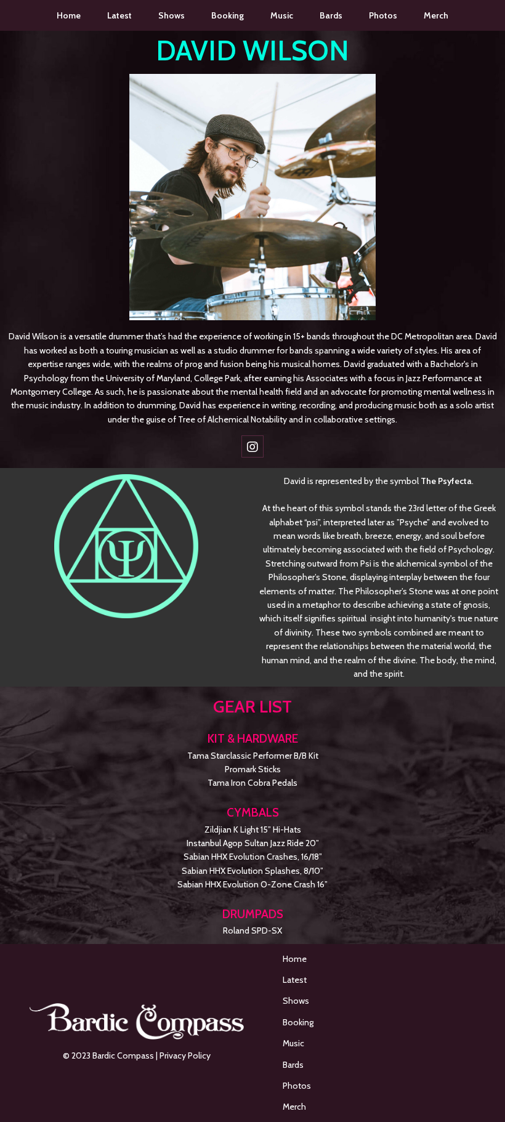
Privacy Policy (185, 1055)
